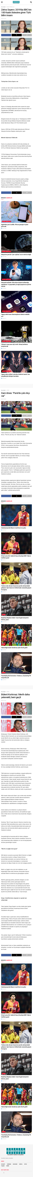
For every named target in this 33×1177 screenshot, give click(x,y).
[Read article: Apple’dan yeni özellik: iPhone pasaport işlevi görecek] (16, 212)
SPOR (8, 390)
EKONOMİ (15, 1164)
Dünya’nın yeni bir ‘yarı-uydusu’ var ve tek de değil (16, 254)
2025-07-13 (4, 318)
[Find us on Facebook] (1, 1173)
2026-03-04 (4, 649)
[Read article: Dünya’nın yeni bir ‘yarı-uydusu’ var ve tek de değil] (16, 242)
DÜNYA (20, 1164)
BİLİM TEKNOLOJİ (10, 6)
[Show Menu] (2, 2)
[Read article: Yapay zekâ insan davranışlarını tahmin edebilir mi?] (16, 302)
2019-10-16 (3, 18)
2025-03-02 (4, 378)
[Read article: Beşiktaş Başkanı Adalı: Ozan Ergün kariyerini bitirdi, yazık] (16, 605)
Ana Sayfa (3, 6)
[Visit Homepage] (16, 2)
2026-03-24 (4, 989)
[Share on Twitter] (17, 35)
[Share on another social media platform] (27, 35)
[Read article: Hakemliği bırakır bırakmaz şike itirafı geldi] (16, 635)
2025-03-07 (4, 348)
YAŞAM (2, 1165)
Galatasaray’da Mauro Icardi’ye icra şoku (13, 528)
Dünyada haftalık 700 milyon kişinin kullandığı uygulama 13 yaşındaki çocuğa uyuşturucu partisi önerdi (16, 284)
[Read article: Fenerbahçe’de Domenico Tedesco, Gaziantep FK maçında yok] (16, 663)
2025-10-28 (4, 228)
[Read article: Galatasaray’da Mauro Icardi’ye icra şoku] (16, 515)
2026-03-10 (4, 621)
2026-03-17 (4, 591)
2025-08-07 (4, 288)
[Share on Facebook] (6, 35)
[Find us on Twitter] (3, 1173)
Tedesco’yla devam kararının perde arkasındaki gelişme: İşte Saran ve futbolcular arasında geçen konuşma (16, 587)
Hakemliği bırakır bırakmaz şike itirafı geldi (14, 647)
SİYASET (3, 1164)
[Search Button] (31, 2)
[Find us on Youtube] (6, 1173)
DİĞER (7, 1165)
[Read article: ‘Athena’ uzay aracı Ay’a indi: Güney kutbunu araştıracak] (16, 332)
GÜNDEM (9, 1164)
